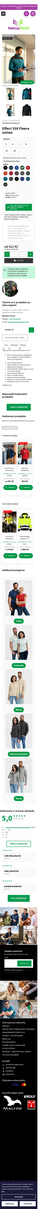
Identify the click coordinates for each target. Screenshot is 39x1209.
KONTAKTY (6, 1026)
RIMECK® (14, 197)
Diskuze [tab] (22, 345)
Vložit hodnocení (18, 407)
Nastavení (19, 1197)
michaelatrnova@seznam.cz (14, 1065)
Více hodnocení (18, 898)
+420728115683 (10, 1068)
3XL (15, 151)
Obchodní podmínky (8, 1042)
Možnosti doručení (12, 161)
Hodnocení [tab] (14, 345)
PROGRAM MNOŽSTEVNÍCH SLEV (13, 1032)
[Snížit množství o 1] (7, 254)
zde (3, 1191)
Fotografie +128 (27, 82)
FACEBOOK (9, 1071)
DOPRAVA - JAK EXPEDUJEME (12, 1036)
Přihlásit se (24, 963)
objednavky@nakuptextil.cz (18, 322)
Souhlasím (28, 1204)
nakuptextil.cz (10, 1074)
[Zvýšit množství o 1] (30, 254)
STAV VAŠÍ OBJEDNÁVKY (10, 1055)
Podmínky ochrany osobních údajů (13, 1045)
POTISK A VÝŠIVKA (8, 1049)
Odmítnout (9, 1204)
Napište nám (6, 1039)
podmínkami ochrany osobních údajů (18, 971)
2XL (7, 151)
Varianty (11, 487)
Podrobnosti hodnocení (10, 123)
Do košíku (20, 260)
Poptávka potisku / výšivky (15, 338)
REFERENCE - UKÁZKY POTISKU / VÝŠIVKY (16, 1052)
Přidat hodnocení (9, 428)
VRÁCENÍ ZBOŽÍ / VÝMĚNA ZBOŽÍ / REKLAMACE (18, 1029)
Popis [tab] (6, 345)
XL (26, 144)
